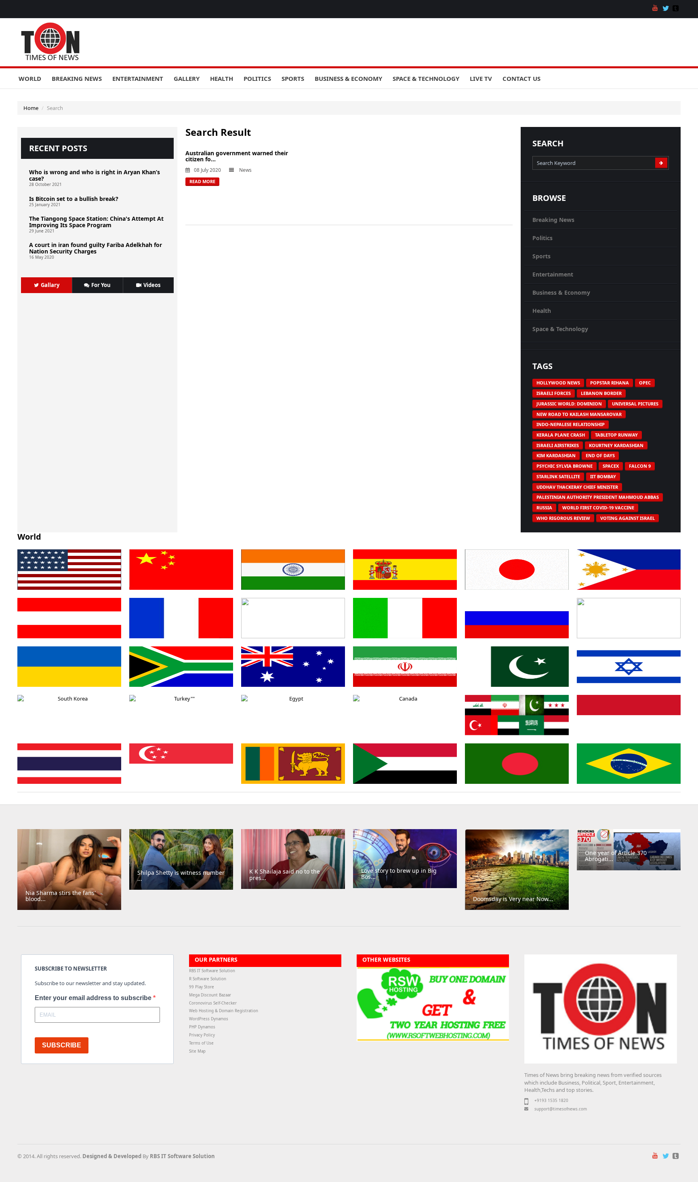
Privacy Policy (202, 1035)
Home (30, 108)
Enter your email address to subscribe (94, 997)
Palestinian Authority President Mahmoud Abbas (597, 497)
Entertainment (137, 78)
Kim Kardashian (556, 455)
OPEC (645, 383)
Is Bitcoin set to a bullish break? (73, 199)
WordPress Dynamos (208, 1019)
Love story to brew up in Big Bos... (399, 873)
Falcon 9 (640, 466)
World (30, 78)
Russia (544, 507)
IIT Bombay (603, 476)
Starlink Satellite (558, 476)
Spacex (611, 466)
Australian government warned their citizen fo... (236, 156)
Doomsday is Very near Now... (513, 899)
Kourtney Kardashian (616, 445)
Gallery (187, 78)
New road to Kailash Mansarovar (579, 414)
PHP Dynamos (202, 1027)
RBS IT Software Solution (212, 970)
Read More (202, 181)
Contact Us (521, 78)
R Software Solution (207, 978)
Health (221, 78)
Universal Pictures (635, 404)
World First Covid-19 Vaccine (598, 507)
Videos (151, 285)
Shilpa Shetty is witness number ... (181, 875)
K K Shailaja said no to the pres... (284, 874)
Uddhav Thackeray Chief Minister (577, 487)
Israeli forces (553, 393)
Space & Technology (426, 78)
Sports (293, 78)
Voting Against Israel (627, 518)
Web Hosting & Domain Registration (223, 1010)
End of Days (600, 455)
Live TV (481, 78)
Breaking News (77, 78)
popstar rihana (609, 383)
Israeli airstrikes (557, 445)
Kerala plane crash (560, 435)
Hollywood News (558, 383)
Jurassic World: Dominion (569, 404)
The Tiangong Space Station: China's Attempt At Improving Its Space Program (96, 221)
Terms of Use (201, 1043)
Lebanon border (601, 393)
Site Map (197, 1051)
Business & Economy (348, 78)
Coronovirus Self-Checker (213, 1003)
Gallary (50, 285)
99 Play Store (201, 987)
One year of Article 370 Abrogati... (616, 856)
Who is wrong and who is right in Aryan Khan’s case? (94, 175)
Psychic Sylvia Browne (564, 466)
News (245, 170)
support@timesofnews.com (560, 1109)
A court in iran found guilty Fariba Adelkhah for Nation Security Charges (95, 248)
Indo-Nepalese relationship (570, 424)
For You (101, 285)
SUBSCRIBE (61, 1045)
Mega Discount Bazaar (210, 995)
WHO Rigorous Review (563, 518)
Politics (257, 78)
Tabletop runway (616, 435)
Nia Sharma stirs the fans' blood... (60, 896)
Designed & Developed (111, 1156)
